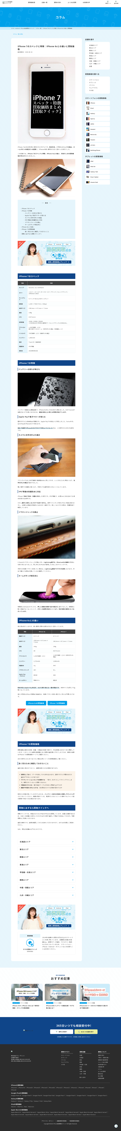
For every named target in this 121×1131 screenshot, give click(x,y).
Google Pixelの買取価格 (19, 1093)
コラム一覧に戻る (18, 34)
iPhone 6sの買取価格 (36, 703)
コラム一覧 (38, 28)
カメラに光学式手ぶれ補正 (33, 218)
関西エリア (92, 58)
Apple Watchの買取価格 (19, 1110)
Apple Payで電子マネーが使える (35, 215)
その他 (91, 90)
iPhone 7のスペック (28, 208)
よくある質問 (72, 2)
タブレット (92, 82)
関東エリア (92, 50)
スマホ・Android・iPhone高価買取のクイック (22, 28)
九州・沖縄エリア (95, 64)
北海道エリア (93, 45)
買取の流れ (57, 2)
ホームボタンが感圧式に (33, 225)
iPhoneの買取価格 (17, 1085)
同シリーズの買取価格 (49, 759)
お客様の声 (86, 2)
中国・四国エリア (95, 61)
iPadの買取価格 (16, 1104)
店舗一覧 (44, 2)
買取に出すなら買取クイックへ (32, 234)
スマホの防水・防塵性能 (65, 505)
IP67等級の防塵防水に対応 (33, 220)
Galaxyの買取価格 (17, 1099)
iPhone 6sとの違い (28, 227)
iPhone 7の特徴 (27, 211)
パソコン (92, 85)
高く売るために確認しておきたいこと (37, 231)
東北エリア (92, 48)
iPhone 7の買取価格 (28, 229)
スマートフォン (94, 80)
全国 (90, 66)
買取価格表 (31, 2)
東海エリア (92, 56)
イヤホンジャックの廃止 (32, 222)
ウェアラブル (93, 88)
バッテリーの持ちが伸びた (33, 213)
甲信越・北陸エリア (95, 53)
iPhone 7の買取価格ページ (28, 754)
